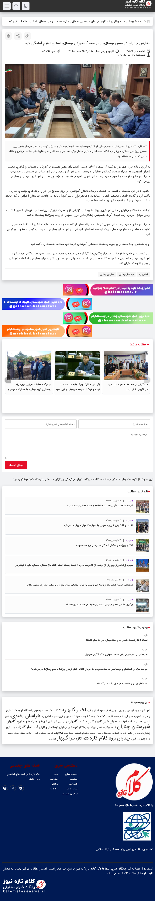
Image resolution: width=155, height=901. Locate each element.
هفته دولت (19, 733)
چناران (115, 21)
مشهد (58, 732)
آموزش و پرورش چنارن (121, 710)
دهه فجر (139, 721)
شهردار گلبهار (63, 721)
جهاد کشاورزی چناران (69, 716)
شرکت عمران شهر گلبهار (111, 721)
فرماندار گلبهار (27, 727)
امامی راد (143, 274)
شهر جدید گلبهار (81, 721)
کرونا (112, 738)
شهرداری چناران (39, 722)
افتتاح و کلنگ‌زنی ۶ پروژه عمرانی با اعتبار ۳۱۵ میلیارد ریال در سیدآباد (98, 525)
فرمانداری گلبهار (135, 733)
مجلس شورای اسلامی (84, 733)
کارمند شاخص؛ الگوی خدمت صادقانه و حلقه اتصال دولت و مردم (100, 506)
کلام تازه (133, 166)
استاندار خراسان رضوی (48, 710)
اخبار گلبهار (75, 710)
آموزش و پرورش (140, 710)
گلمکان (52, 739)
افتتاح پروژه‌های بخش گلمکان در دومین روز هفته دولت (104, 545)
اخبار (56, 774)
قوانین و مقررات (70, 794)
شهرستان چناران (133, 727)
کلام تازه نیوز (79, 739)
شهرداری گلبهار (19, 721)
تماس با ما (72, 789)
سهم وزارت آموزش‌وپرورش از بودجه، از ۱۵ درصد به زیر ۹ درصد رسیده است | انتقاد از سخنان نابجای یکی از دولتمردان (74, 565)
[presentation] (147, 380)
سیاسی (74, 779)
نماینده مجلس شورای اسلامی (39, 733)
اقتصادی (73, 784)
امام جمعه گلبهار (115, 716)
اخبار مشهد (105, 711)
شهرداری (52, 722)
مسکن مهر (68, 733)
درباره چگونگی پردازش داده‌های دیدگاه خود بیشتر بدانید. (47, 479)
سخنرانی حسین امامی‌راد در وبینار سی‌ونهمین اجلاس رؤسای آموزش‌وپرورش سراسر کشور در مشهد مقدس (79, 585)
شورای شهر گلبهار (95, 727)
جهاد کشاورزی (88, 716)
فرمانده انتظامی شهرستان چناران (111, 733)
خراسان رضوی (26, 716)
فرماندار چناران (126, 274)
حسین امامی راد (49, 716)
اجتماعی (54, 779)
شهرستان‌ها (129, 21)
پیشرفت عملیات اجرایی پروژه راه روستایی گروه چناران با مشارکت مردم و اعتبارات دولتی (29, 390)
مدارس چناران (107, 274)
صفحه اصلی (71, 774)
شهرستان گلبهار (109, 727)
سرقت (132, 721)
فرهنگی (55, 784)
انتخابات (101, 716)
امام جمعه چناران (132, 716)
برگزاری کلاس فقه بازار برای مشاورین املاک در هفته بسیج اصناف (99, 605)
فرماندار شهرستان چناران (73, 727)
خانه (143, 21)
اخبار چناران (93, 711)
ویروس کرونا (137, 738)
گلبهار (62, 738)
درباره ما (54, 789)
